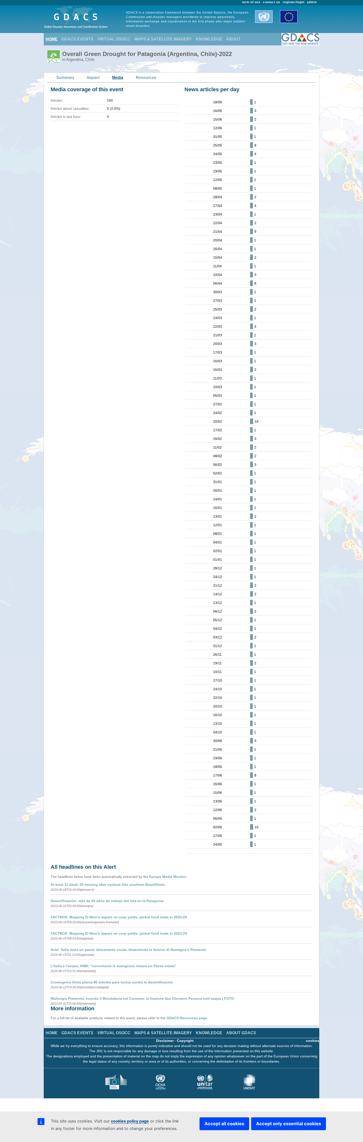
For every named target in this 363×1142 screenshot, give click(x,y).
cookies (312, 1041)
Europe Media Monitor (167, 877)
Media (117, 77)
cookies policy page (130, 1121)
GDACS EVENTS (77, 39)
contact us (271, 2)
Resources (146, 77)
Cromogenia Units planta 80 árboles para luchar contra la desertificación (112, 982)
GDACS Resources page (186, 1018)
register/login (293, 2)
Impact (93, 77)
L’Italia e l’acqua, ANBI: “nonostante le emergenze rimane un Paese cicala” (113, 966)
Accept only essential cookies (288, 1123)
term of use (251, 2)
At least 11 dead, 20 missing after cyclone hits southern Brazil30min (108, 885)
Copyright (185, 1041)
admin (312, 2)
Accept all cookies (224, 1123)
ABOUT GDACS (241, 1033)
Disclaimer (165, 1041)
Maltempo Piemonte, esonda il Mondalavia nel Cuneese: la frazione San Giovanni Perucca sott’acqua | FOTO (142, 998)
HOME (52, 39)
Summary (65, 77)
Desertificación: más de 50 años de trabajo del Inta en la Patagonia (107, 901)
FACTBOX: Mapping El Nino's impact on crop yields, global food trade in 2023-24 (119, 917)
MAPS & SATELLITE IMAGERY (163, 39)
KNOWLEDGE (209, 39)
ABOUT (233, 39)
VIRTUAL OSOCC (113, 39)
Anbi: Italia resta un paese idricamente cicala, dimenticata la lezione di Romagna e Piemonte (128, 950)
